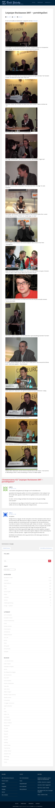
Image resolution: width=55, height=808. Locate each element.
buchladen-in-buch (8, 617)
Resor (5, 586)
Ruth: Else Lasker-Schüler (43, 787)
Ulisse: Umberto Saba (42, 794)
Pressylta (6, 731)
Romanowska (7, 648)
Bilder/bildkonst (7, 583)
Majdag (3, 789)
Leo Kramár (6, 717)
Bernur (5, 669)
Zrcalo (5, 762)
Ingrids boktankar (8, 706)
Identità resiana (7, 697)
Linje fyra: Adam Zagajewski (44, 785)
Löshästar (6, 597)
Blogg (33, 2)
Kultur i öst (6, 714)
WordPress (40, 806)
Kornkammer (7, 632)
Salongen (6, 651)
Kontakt (38, 803)
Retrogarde (6, 646)
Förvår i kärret (5, 780)
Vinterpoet (6, 759)
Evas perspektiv (7, 680)
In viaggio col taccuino (9, 703)
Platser (5, 594)
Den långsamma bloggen (10, 672)
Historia (6, 600)
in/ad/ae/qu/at (7, 629)
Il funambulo (7, 700)
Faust (21, 780)
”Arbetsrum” (40, 2)
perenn (5, 640)
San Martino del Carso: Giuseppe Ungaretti (45, 791)
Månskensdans (7, 720)
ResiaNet (6, 736)
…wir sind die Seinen (8, 661)
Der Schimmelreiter (24, 778)
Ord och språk (7, 591)
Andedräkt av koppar (9, 666)
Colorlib (31, 806)
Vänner (3, 792)
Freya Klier (6, 686)
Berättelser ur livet (8, 577)
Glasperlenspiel (23, 783)
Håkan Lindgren (7, 692)
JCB (5, 708)
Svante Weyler (7, 745)
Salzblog (6, 742)
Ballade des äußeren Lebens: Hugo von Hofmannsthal (44, 778)
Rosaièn (6, 739)
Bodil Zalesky (15, 806)
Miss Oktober (5, 795)
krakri (5, 711)
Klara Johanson (23, 789)
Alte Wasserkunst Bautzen (8, 778)
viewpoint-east (7, 753)
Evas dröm (6, 677)
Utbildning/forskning (8, 603)
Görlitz (3, 783)
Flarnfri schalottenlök (9, 683)
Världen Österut (7, 751)
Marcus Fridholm (8, 722)
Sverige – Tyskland (8, 605)
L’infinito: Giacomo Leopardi (44, 782)
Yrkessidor (47, 2)
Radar (5, 643)
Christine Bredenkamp (9, 620)
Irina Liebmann (23, 786)
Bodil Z (14, 17)
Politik (5, 588)
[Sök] (49, 561)
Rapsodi (6, 734)
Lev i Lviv (6, 637)
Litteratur (20, 17)
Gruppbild (4, 786)
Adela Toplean (7, 663)
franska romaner (8, 626)
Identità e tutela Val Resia (10, 694)
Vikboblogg (6, 756)
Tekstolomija (7, 748)
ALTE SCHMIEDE (8, 615)
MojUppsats (7, 725)
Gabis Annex (7, 689)
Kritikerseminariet (8, 634)
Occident (6, 728)
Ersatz (5, 623)
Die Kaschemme (8, 675)
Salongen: (35, 20)
